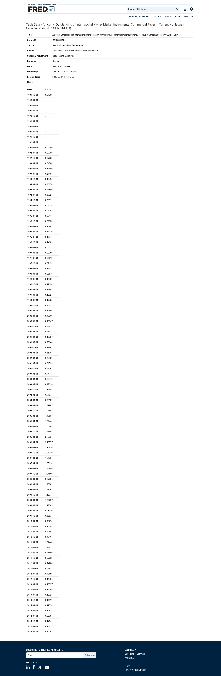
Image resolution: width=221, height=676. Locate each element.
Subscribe (90, 655)
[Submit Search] (177, 9)
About (187, 16)
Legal (127, 665)
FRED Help (130, 658)
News (168, 16)
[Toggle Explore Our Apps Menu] (184, 9)
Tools (155, 16)
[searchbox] (151, 9)
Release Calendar (138, 16)
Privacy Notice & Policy (135, 670)
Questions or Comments (136, 654)
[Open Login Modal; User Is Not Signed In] (191, 9)
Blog (177, 16)
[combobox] (150, 9)
